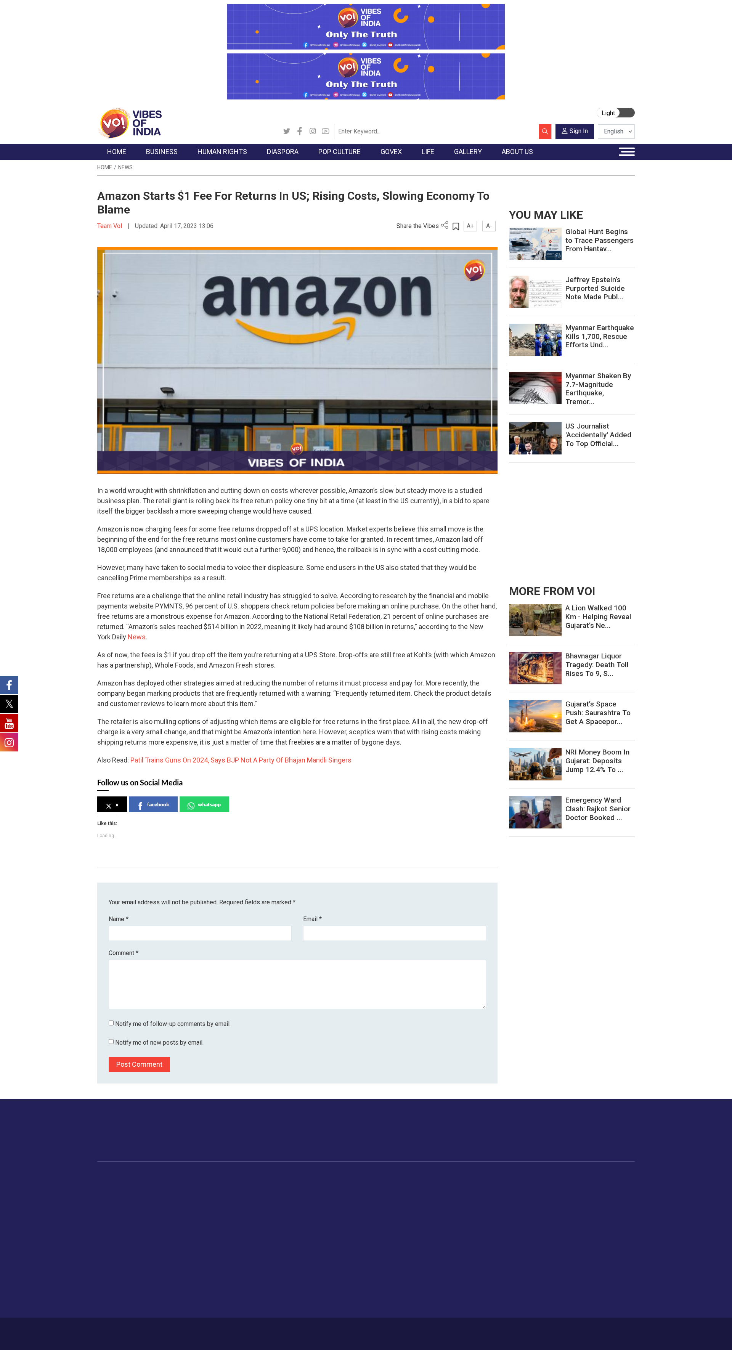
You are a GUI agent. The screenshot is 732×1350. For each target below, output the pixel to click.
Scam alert (565, 1205)
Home (104, 167)
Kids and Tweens (476, 1272)
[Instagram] (312, 131)
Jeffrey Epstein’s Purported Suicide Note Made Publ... (595, 288)
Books (303, 1215)
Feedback (226, 1330)
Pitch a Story (567, 1215)
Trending (115, 1186)
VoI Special (119, 1234)
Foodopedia (392, 1177)
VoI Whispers (346, 1196)
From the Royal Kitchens (415, 1196)
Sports (462, 1282)
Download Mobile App (591, 1334)
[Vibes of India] (129, 122)
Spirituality (467, 1301)
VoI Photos (521, 1234)
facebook (158, 804)
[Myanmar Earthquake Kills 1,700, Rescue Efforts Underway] (535, 339)
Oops (558, 1225)
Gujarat (114, 1215)
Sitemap (300, 1330)
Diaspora (250, 1177)
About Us (158, 1330)
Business (164, 1177)
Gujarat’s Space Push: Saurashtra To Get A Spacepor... (598, 713)
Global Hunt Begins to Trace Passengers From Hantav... (599, 240)
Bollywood (308, 1186)
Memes (516, 1225)
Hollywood (308, 1196)
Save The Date (525, 1186)
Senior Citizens (473, 1234)
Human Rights (219, 1177)
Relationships (471, 1215)
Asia (250, 1196)
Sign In (579, 131)
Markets (170, 1215)
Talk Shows (521, 1196)
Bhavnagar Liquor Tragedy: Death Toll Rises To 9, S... (597, 665)
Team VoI (110, 226)
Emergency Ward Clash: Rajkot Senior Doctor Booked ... (598, 809)
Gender (463, 1205)
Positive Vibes (122, 1244)
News (125, 167)
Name (118, 919)
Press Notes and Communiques (591, 1196)
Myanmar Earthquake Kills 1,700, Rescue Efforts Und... (599, 336)
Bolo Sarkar (343, 1205)
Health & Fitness (475, 1263)
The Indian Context (128, 1205)
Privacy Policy (263, 1330)
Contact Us (192, 1330)
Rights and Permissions (581, 1253)
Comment (123, 953)
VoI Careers (566, 1244)
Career (129, 1330)
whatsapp (209, 804)
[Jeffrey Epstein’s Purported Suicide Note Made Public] (535, 291)
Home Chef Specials (409, 1186)
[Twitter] (286, 131)
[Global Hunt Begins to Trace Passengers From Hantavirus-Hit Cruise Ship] (535, 243)
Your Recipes (400, 1205)
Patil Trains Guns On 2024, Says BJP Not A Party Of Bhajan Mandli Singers (241, 760)
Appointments (347, 1215)
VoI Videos (521, 1205)
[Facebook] (299, 131)
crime (112, 1225)
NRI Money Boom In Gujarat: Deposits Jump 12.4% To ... (597, 761)
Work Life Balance (477, 1253)
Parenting (466, 1225)
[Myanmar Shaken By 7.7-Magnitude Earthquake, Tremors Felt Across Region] (535, 387)
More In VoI (559, 1177)
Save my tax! (176, 1225)
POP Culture (304, 1177)
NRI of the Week (266, 1205)
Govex (330, 1177)
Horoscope (468, 1186)
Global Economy (180, 1205)
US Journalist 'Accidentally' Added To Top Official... (598, 435)
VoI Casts (520, 1215)
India (166, 1186)
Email (312, 919)
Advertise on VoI (572, 1186)
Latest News (120, 1196)
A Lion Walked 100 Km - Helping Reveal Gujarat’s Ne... (598, 617)
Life (452, 1177)
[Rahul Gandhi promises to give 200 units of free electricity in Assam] (535, 619)
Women (464, 1196)
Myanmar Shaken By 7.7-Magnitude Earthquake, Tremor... (598, 388)
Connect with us (590, 1137)
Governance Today (352, 1186)
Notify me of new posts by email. (159, 1042)
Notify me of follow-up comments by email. (173, 1023)
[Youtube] (325, 131)
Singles (463, 1244)
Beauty (463, 1291)
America (255, 1186)
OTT (300, 1205)
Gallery (509, 1177)
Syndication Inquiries (577, 1234)
